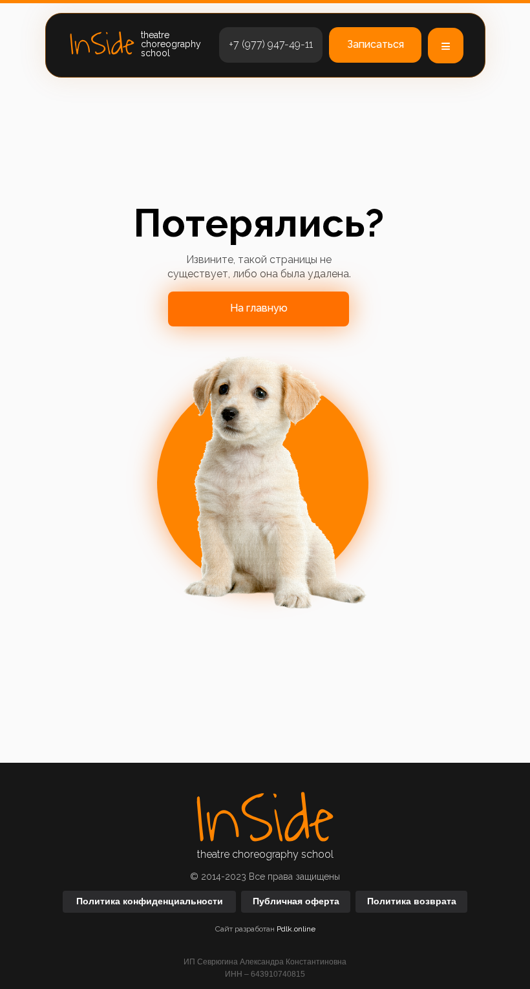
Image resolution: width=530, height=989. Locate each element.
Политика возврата (411, 901)
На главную (259, 308)
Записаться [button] (375, 44)
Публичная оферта (296, 901)
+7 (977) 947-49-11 (271, 44)
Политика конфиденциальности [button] (149, 901)
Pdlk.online (296, 928)
